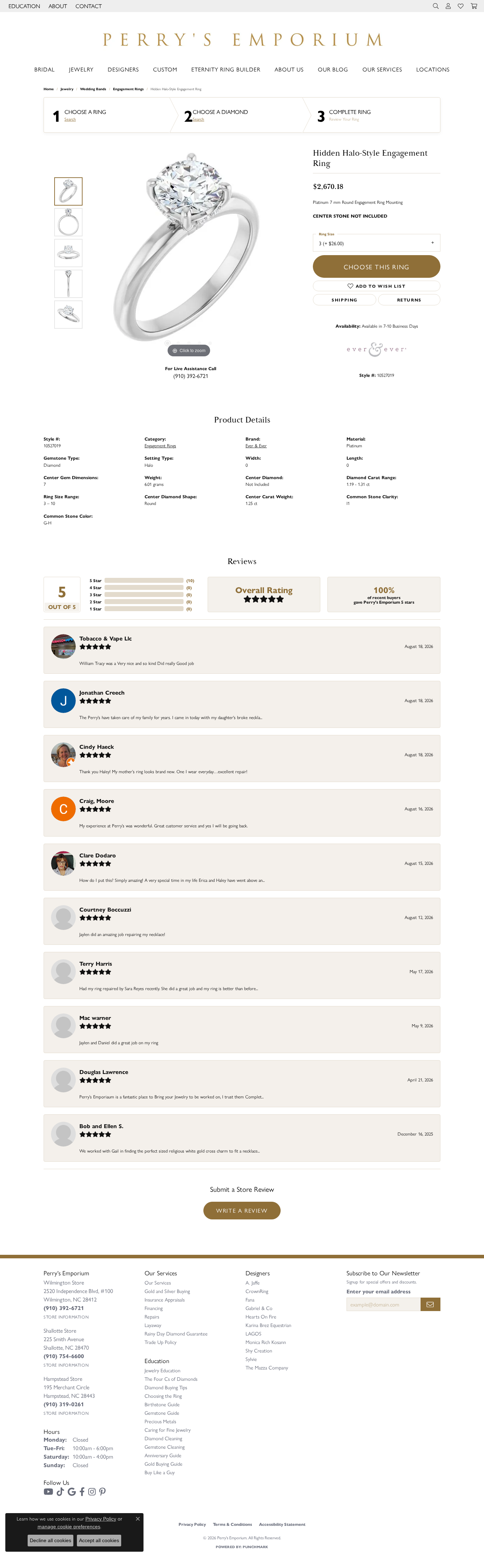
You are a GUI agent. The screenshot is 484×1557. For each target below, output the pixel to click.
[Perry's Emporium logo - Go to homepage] (242, 37)
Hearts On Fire (261, 1316)
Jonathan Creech (102, 692)
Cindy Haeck (96, 746)
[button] (23, 6)
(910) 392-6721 (190, 376)
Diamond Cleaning (163, 1438)
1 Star (96, 608)
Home (49, 88)
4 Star (96, 587)
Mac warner (95, 1017)
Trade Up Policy (160, 1341)
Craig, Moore (96, 801)
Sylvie (251, 1358)
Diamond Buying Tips (166, 1387)
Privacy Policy (192, 1524)
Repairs (152, 1316)
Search (70, 118)
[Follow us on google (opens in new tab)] (72, 1492)
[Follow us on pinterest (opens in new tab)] (102, 1492)
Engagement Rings (128, 88)
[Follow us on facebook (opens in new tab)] (82, 1492)
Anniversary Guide (163, 1455)
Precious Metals (160, 1421)
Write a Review (242, 1210)
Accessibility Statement (282, 1524)
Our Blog (333, 69)
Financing (154, 1307)
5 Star (96, 580)
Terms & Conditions (232, 1524)
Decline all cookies (50, 1540)
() (190, 580)
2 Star (96, 601)
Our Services (382, 69)
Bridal (44, 69)
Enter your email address (379, 1291)
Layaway (153, 1324)
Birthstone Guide (162, 1404)
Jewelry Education (162, 1370)
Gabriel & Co (259, 1307)
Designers (123, 69)
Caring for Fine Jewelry (168, 1429)
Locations (433, 69)
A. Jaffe (253, 1282)
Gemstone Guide (162, 1412)
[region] (189, 253)
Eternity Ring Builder (225, 69)
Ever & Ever (256, 445)
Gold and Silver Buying (167, 1290)
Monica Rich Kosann (266, 1341)
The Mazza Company (267, 1367)
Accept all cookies (99, 1540)
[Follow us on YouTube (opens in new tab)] (48, 1492)
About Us (289, 69)
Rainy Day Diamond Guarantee (176, 1333)
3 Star (96, 594)
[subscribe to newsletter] (430, 1304)
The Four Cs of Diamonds (171, 1378)
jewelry (67, 88)
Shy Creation (259, 1350)
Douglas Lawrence (103, 1072)
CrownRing (257, 1290)
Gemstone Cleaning (165, 1446)
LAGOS (253, 1333)
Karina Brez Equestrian (268, 1324)
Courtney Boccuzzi (105, 909)
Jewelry (81, 69)
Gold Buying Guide (163, 1463)
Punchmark (255, 1546)
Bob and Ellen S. (101, 1126)
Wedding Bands (93, 88)
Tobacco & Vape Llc (105, 638)
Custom (165, 69)
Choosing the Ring (163, 1395)
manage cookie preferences (69, 1526)
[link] (88, 6)
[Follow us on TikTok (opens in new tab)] (60, 1492)
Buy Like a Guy (160, 1472)
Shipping (345, 300)
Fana (250, 1299)
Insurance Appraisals (165, 1299)
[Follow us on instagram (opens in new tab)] (92, 1492)
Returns (409, 300)
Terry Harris (95, 963)
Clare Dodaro (97, 855)
